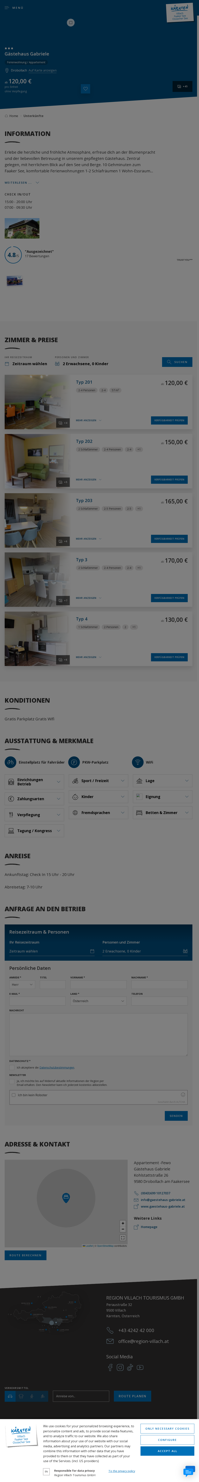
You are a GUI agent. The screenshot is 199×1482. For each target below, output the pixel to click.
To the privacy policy (121, 1471)
